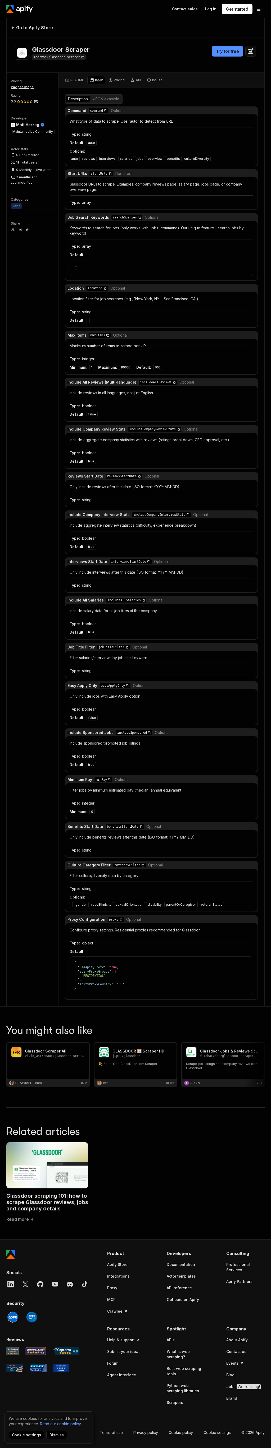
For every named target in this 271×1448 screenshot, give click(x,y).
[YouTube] (55, 1284)
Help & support (121, 1340)
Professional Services (238, 1267)
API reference (179, 1288)
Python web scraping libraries (183, 1388)
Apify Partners (239, 1281)
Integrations (118, 1276)
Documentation (181, 1264)
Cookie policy (181, 1432)
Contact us (236, 1351)
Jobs (243, 1386)
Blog (230, 1375)
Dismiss (56, 1435)
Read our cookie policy (60, 1423)
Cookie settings (217, 1432)
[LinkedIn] (10, 1284)
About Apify (237, 1340)
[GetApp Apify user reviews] (12, 1351)
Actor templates (181, 1276)
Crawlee (115, 1311)
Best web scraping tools (184, 1371)
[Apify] (19, 9)
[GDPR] (12, 1317)
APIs (171, 1340)
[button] (105, 110)
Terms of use (111, 1432)
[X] (25, 1284)
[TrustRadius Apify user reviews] (38, 1368)
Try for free (227, 51)
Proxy (112, 1288)
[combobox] (250, 51)
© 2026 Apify (253, 1432)
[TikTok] (84, 1284)
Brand (231, 1398)
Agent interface (121, 1375)
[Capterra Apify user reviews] (66, 1351)
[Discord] (70, 1284)
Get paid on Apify (183, 1299)
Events (232, 1363)
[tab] (74, 80)
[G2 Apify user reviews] (14, 1368)
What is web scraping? (178, 1354)
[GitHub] (40, 1284)
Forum (112, 1363)
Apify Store (117, 1264)
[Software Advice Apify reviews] (36, 1351)
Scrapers (175, 1402)
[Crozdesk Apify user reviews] (61, 1368)
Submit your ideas (124, 1351)
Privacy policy (145, 1432)
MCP (111, 1299)
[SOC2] (31, 1317)
